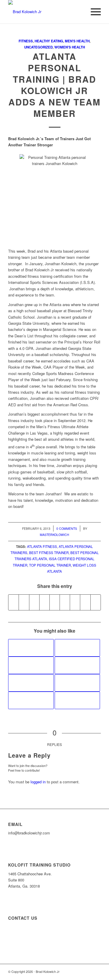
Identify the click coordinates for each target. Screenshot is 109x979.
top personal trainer (50, 565)
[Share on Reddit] (85, 602)
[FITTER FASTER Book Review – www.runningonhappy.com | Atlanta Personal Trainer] (77, 665)
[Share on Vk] (75, 602)
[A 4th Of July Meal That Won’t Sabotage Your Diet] (30, 665)
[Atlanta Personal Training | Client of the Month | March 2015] (77, 700)
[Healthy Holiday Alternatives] (30, 683)
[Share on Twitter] (24, 602)
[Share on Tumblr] (65, 602)
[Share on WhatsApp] (34, 602)
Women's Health (69, 47)
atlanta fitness (42, 546)
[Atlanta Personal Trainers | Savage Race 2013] (30, 700)
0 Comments (66, 528)
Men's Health (77, 41)
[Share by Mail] (96, 602)
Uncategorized (38, 47)
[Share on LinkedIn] (55, 602)
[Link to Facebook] (79, 971)
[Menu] (93, 11)
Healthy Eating (49, 41)
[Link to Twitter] (96, 971)
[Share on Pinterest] (44, 602)
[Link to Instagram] (87, 971)
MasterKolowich (54, 534)
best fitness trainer (49, 552)
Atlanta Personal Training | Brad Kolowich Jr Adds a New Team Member (54, 84)
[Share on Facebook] (13, 602)
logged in (38, 781)
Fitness (26, 41)
